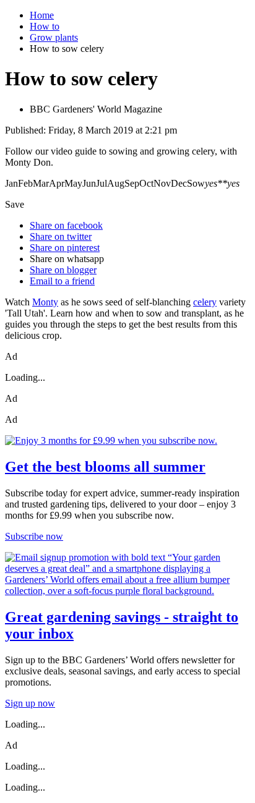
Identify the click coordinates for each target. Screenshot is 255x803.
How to (44, 26)
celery (205, 302)
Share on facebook (66, 225)
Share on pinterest (65, 247)
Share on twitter (61, 236)
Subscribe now (34, 536)
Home (42, 15)
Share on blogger (63, 270)
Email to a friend (62, 281)
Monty (45, 302)
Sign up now (30, 703)
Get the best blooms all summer (105, 467)
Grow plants (54, 37)
